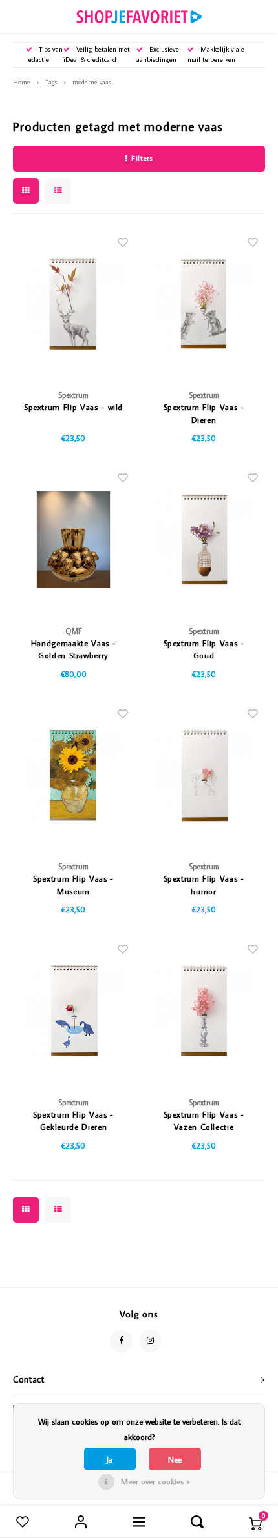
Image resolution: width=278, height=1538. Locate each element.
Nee (175, 1459)
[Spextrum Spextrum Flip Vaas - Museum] (73, 775)
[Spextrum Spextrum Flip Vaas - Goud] (203, 539)
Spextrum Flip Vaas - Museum (73, 884)
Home (21, 81)
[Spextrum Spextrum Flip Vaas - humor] (203, 775)
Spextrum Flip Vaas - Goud (204, 649)
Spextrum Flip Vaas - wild (73, 407)
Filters (142, 158)
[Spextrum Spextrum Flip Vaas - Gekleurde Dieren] (73, 1011)
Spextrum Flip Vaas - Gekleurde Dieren (73, 1120)
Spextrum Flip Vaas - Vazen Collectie (204, 1120)
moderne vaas (91, 81)
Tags (51, 81)
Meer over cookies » (155, 1481)
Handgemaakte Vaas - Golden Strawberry (73, 649)
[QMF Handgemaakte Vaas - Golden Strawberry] (73, 539)
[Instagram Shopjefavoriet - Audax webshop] (150, 1341)
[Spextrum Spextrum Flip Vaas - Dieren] (203, 303)
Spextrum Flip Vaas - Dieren (204, 413)
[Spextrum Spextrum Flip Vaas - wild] (73, 303)
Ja (109, 1459)
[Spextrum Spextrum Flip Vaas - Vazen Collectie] (203, 1011)
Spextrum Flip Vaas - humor (204, 884)
